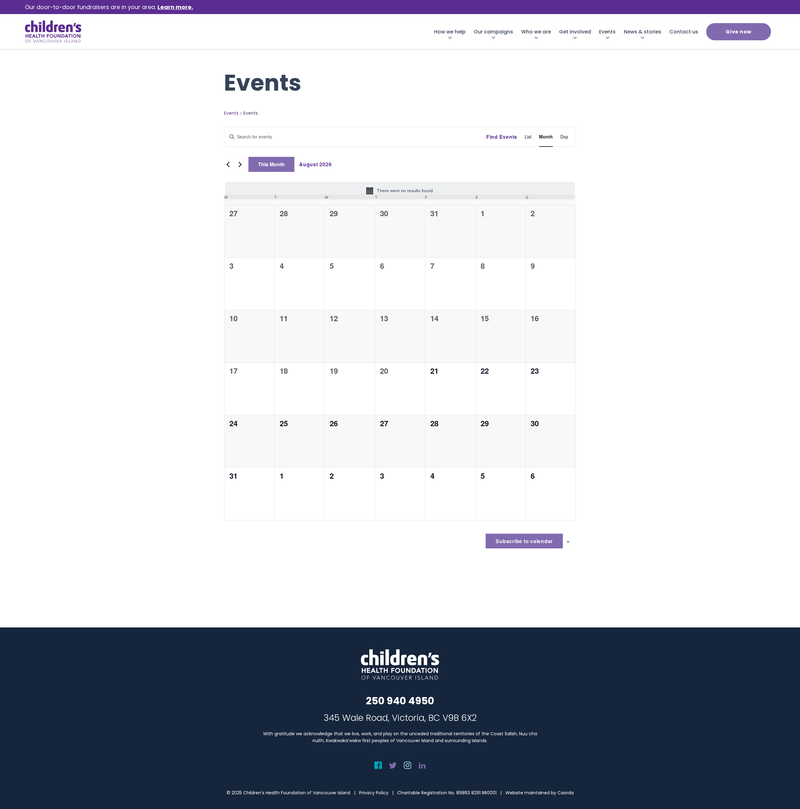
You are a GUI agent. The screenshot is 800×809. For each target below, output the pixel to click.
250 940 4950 (400, 700)
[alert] (400, 190)
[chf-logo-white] (53, 31)
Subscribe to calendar (524, 541)
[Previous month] (228, 164)
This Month (271, 164)
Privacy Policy (373, 793)
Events (231, 113)
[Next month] (240, 164)
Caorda (566, 793)
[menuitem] (450, 32)
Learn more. (175, 7)
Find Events (501, 136)
